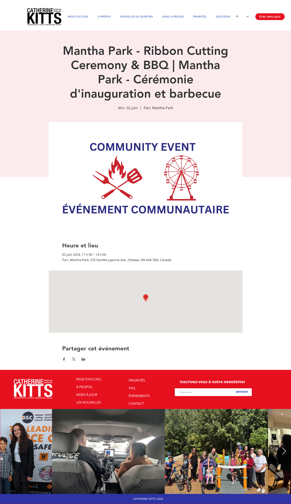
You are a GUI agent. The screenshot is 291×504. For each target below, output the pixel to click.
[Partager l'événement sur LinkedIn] (83, 359)
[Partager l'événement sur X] (74, 359)
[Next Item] (284, 451)
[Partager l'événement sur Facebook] (64, 359)
